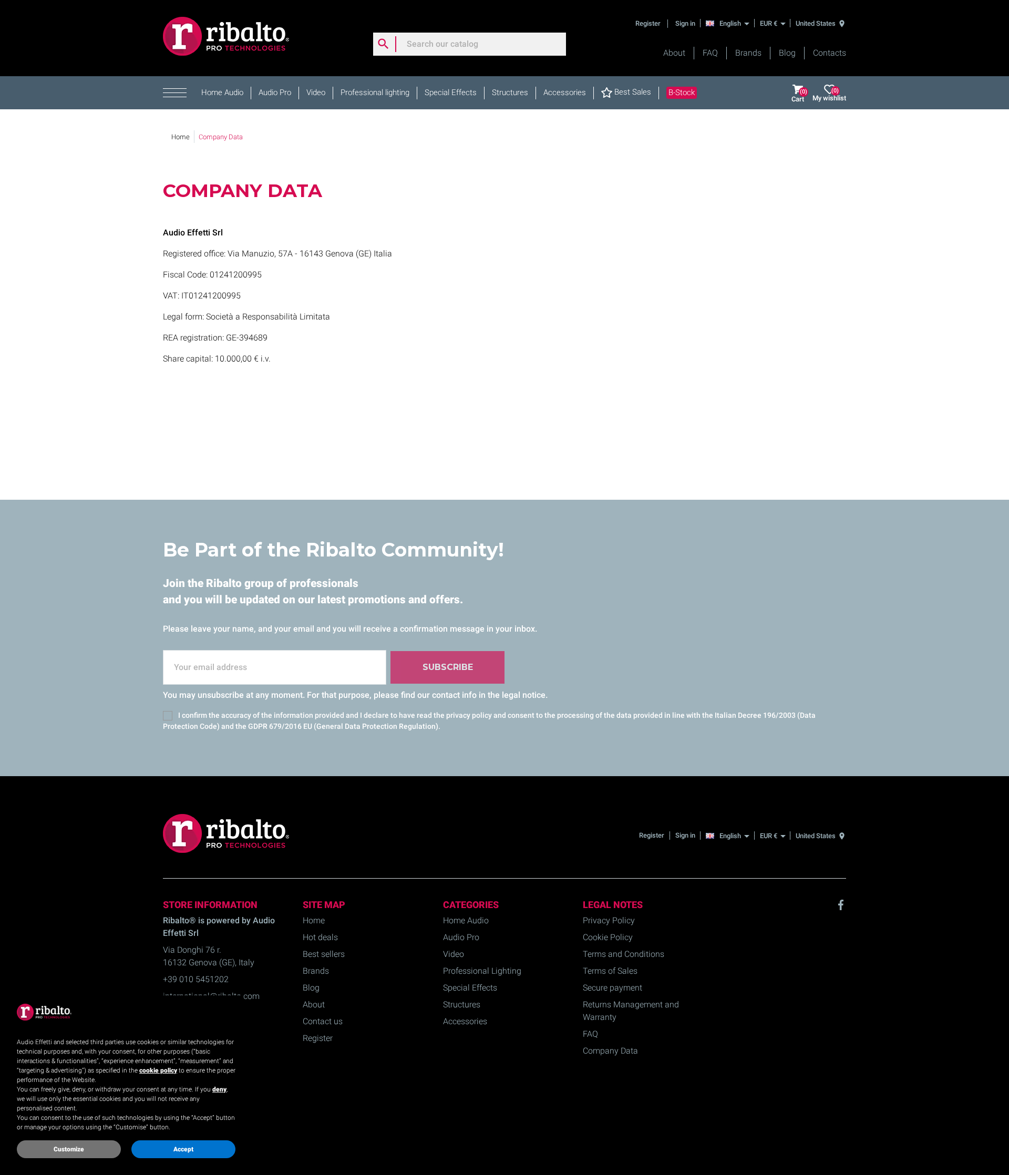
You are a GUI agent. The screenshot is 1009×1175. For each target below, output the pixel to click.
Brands (748, 53)
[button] (178, 93)
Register (648, 23)
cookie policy (158, 1070)
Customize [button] (69, 1149)
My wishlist (829, 94)
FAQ (710, 53)
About (674, 53)
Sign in (685, 23)
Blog (787, 53)
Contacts (829, 53)
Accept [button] (183, 1149)
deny (219, 1089)
